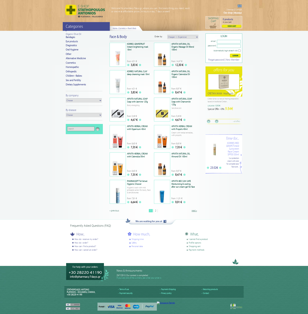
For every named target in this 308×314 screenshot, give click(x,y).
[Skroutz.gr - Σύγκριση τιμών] (166, 303)
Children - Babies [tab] (74, 75)
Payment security (126, 293)
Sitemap (230, 9)
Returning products (210, 289)
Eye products (72, 41)
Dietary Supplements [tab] (76, 84)
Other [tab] (68, 54)
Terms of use (124, 289)
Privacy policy (166, 293)
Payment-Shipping (168, 289)
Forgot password (216, 59)
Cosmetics (122, 28)
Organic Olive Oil (73, 34)
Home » (115, 28)
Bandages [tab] (70, 37)
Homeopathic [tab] (72, 67)
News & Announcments (129, 271)
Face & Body (132, 28)
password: (212, 45)
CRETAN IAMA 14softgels (223, 93)
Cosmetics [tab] (71, 62)
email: (213, 41)
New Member (232, 59)
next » (194, 210)
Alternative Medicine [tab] (76, 58)
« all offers (236, 121)
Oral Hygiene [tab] (72, 49)
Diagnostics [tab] (71, 45)
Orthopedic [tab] (71, 71)
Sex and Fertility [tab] (73, 80)
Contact (238, 9)
